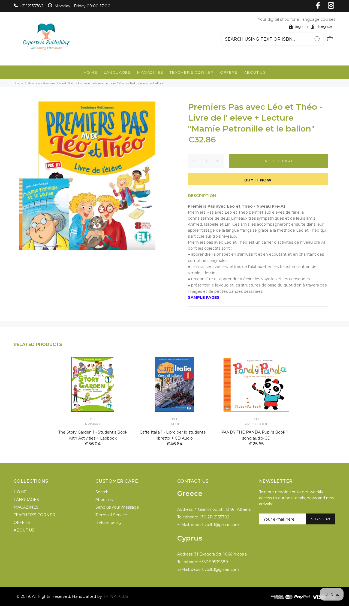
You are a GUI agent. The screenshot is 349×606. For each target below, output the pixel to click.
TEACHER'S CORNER (191, 72)
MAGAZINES (150, 72)
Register (326, 26)
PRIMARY (93, 424)
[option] (93, 395)
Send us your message (117, 507)
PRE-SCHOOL (256, 424)
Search (102, 491)
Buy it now (257, 180)
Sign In (301, 26)
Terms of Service (111, 514)
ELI (92, 419)
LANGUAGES (117, 72)
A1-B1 (174, 424)
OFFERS (228, 72)
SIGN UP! (320, 519)
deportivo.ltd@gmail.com (215, 524)
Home (18, 83)
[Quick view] (122, 366)
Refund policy (108, 522)
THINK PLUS (115, 596)
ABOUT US (255, 72)
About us (104, 499)
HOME (90, 72)
